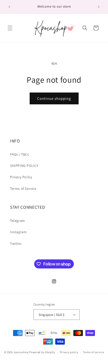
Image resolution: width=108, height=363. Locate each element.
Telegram (17, 220)
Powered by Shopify (42, 352)
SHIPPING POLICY (24, 165)
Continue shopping (54, 98)
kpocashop (21, 352)
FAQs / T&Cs (19, 154)
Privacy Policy (21, 177)
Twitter (16, 243)
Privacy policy (69, 352)
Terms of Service (23, 188)
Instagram (18, 232)
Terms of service (93, 352)
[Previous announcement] (9, 6)
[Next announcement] (98, 6)
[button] (10, 28)
